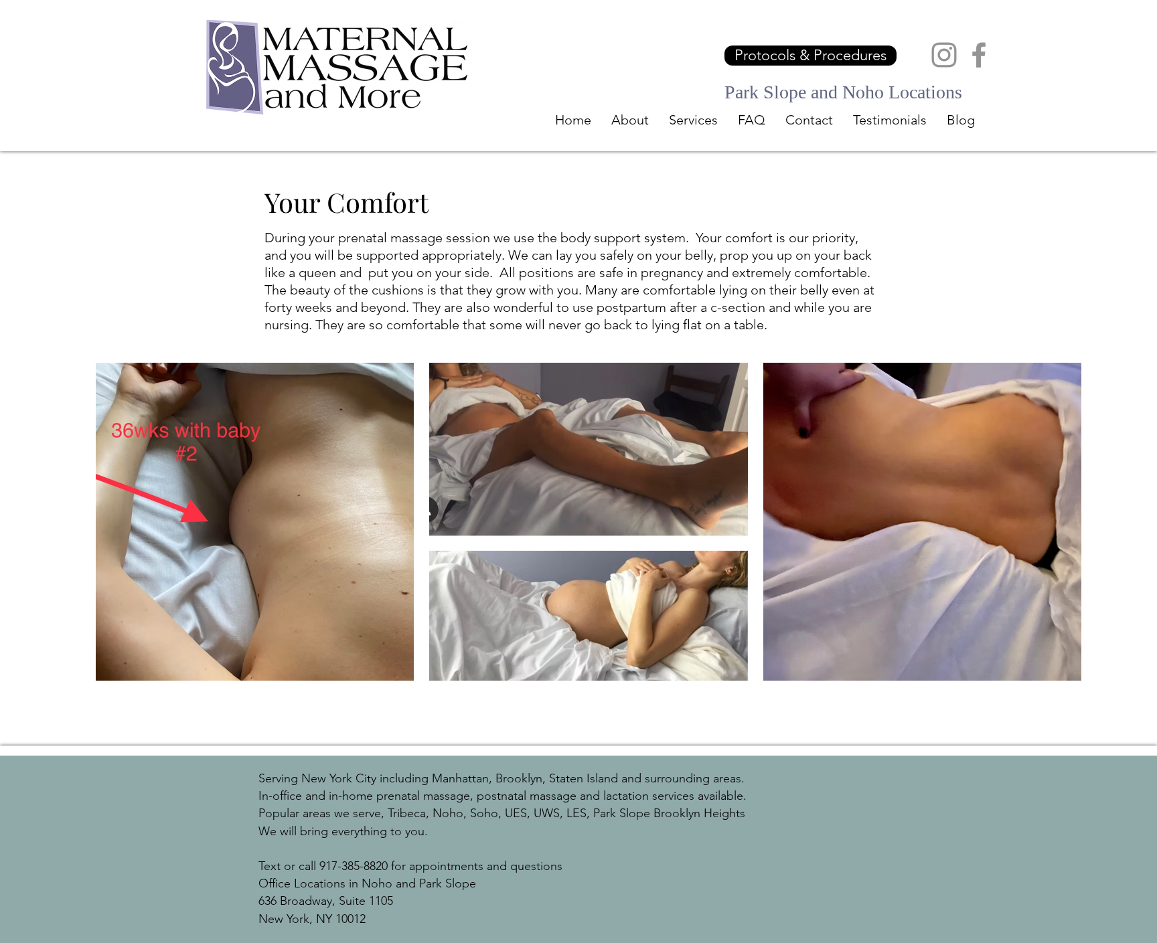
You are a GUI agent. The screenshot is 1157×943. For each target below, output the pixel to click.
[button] (693, 120)
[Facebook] (979, 55)
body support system (623, 238)
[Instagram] (944, 55)
